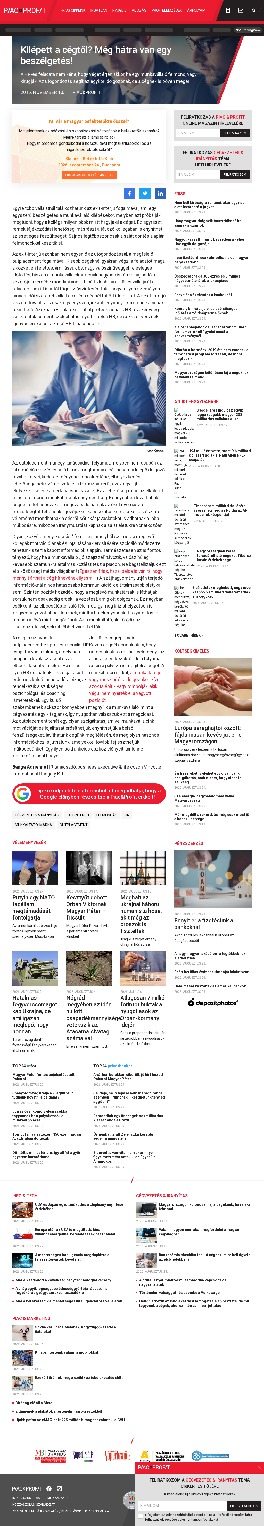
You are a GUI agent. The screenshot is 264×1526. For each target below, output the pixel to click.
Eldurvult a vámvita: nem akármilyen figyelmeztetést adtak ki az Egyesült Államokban (124, 1156)
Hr (127, 815)
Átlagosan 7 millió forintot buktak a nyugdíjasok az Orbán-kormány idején (142, 1011)
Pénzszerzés (188, 843)
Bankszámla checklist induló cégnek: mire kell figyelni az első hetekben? (205, 1257)
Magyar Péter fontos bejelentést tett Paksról (43, 1077)
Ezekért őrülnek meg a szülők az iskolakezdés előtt (79, 1378)
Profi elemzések (167, 10)
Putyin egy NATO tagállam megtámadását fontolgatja (33, 907)
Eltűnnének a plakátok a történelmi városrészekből (58, 1411)
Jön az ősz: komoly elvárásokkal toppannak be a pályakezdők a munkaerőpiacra (40, 1115)
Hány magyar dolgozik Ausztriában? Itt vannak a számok (207, 223)
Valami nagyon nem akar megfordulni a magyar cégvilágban (199, 1232)
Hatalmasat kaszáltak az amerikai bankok (210, 986)
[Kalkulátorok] (228, 10)
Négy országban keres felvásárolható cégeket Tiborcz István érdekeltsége (224, 555)
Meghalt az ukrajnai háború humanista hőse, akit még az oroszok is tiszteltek (141, 914)
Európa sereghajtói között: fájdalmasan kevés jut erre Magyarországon (208, 735)
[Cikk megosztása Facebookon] (129, 193)
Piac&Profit (86, 92)
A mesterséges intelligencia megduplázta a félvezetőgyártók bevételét (72, 1257)
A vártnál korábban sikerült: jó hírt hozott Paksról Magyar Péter (128, 1077)
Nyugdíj (119, 10)
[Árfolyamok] (241, 10)
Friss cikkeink (73, 10)
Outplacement (74, 825)
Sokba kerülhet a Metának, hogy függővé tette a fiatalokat (75, 1329)
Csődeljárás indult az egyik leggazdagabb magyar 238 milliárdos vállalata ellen (219, 414)
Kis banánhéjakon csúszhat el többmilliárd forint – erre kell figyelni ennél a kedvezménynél (210, 331)
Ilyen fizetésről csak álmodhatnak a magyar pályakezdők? (211, 260)
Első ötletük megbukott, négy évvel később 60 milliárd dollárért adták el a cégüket (222, 592)
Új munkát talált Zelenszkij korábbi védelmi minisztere (123, 1136)
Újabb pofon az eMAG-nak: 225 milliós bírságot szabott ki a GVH (70, 1420)
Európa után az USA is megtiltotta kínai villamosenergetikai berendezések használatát (75, 1232)
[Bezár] (259, 1467)
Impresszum (22, 1498)
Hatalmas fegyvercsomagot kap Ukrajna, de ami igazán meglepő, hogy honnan (34, 1014)
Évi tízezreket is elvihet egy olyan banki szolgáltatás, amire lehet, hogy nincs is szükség (207, 777)
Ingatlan (98, 10)
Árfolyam (196, 10)
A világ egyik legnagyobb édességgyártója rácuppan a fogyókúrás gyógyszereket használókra (61, 1291)
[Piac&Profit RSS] (59, 1488)
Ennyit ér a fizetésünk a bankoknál (203, 295)
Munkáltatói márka (33, 825)
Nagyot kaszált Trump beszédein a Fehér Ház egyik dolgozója (209, 241)
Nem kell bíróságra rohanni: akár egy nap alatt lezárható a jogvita (209, 205)
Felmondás (106, 815)
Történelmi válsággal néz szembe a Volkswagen (180, 1293)
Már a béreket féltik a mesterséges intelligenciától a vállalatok (68, 1301)
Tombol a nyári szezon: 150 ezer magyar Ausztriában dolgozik (47, 1136)
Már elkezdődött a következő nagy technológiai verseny (63, 1280)
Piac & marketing (31, 1318)
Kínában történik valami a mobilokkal (67, 1352)
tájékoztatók (47, 1511)
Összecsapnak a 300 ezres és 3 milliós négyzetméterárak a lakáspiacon (207, 278)
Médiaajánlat (58, 1498)
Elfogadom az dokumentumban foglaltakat (198, 1517)
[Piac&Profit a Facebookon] (49, 1488)
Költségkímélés (191, 651)
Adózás (139, 10)
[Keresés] (254, 10)
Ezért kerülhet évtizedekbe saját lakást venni (212, 972)
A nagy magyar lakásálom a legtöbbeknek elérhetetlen (209, 956)
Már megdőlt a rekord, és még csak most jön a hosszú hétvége (212, 817)
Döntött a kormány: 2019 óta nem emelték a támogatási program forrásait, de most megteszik (211, 354)
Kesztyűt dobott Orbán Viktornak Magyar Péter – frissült (86, 907)
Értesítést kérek (244, 1506)
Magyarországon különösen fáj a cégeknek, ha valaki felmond (212, 375)
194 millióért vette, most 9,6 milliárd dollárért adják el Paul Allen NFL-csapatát (220, 455)
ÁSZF (39, 1498)
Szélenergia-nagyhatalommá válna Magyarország (204, 798)
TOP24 (24, 1066)
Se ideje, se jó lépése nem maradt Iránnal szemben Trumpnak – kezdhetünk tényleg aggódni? (129, 1097)
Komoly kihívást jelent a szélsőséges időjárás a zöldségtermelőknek (205, 311)
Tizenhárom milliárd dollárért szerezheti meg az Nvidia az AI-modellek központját (221, 510)
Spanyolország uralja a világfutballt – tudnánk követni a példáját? (44, 1095)
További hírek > (188, 635)
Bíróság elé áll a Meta (33, 1403)
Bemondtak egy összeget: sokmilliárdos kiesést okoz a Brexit (128, 1118)
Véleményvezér (29, 842)
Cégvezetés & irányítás (37, 815)
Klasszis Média (97, 1511)
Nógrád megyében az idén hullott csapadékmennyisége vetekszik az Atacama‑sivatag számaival (93, 1018)
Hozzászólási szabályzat (33, 1504)
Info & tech (24, 1195)
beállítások (71, 1511)
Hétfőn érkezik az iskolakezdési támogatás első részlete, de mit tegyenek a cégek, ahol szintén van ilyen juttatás (194, 1303)
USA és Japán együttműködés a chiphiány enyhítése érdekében (79, 1206)
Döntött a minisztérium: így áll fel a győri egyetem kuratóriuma (46, 1154)
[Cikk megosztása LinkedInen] (160, 193)
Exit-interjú (78, 815)
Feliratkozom (235, 133)
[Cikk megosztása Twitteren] (145, 193)
